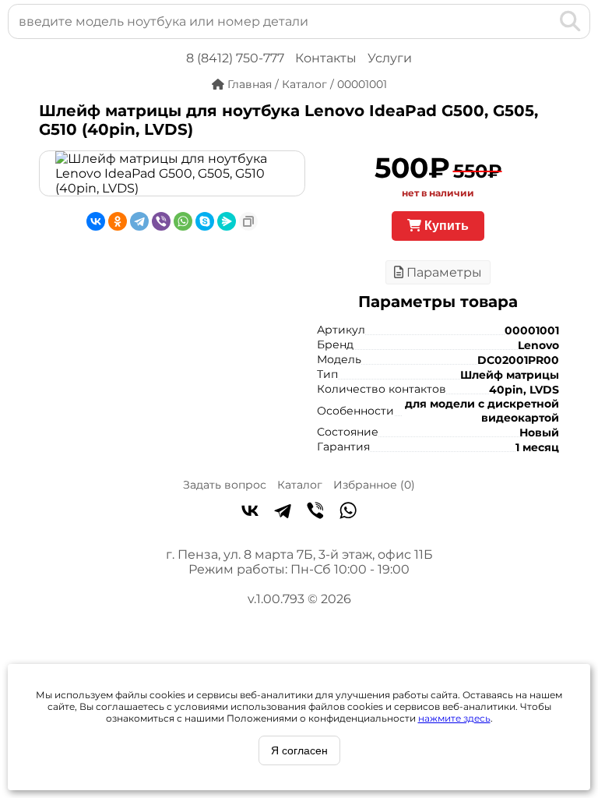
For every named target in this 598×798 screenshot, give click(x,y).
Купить (445, 225)
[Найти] (570, 21)
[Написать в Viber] (315, 512)
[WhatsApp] (183, 221)
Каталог (299, 485)
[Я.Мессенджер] (226, 221)
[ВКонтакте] (95, 221)
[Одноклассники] (117, 221)
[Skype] (204, 221)
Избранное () (374, 485)
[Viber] (161, 221)
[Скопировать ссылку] (248, 221)
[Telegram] (139, 221)
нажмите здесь (454, 718)
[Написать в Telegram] (282, 512)
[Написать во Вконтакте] (249, 512)
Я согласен (299, 750)
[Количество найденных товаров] (545, 21)
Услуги (390, 58)
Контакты (326, 58)
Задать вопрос (224, 485)
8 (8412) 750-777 (235, 58)
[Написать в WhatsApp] (348, 512)
